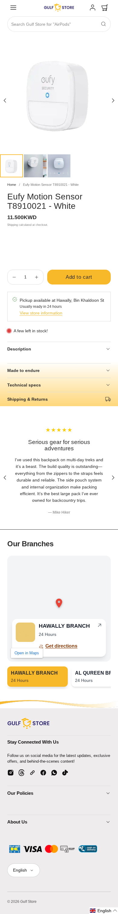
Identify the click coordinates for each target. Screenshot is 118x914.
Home (11, 184)
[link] (93, 8)
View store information (41, 313)
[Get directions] (99, 626)
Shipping (12, 224)
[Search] (103, 24)
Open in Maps (27, 653)
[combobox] (59, 24)
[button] (13, 8)
